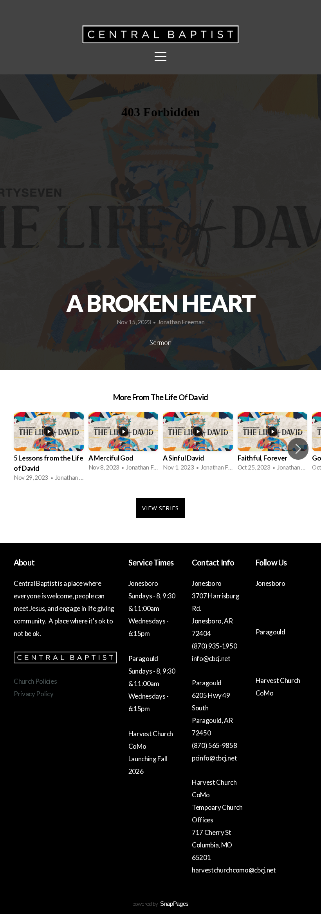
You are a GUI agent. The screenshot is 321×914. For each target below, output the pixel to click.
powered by (160, 903)
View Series (160, 508)
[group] (49, 449)
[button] (298, 448)
